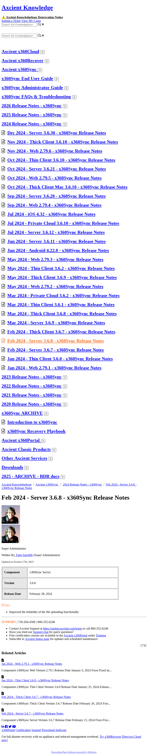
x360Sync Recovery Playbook (36, 431)
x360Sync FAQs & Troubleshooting (36, 96)
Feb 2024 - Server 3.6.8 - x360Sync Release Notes (55, 340)
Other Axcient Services (24, 458)
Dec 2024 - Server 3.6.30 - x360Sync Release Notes (56, 132)
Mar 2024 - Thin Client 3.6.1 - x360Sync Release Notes (60, 304)
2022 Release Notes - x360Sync (32, 385)
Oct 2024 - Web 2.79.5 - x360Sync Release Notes (54, 177)
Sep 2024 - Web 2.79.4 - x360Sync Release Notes (54, 205)
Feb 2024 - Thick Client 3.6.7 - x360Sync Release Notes (61, 331)
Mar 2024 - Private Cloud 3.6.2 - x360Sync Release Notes (63, 295)
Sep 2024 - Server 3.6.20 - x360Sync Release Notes (56, 196)
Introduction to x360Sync (32, 422)
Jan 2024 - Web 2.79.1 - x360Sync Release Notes (54, 367)
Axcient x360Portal (21, 440)
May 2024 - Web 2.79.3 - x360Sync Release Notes (55, 259)
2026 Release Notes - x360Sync (32, 105)
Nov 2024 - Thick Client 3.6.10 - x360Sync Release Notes (62, 141)
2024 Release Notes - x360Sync (32, 123)
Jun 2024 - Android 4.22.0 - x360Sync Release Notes (58, 250)
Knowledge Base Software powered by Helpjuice (74, 752)
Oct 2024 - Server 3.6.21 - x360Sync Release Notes (56, 168)
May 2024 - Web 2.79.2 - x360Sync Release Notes (55, 286)
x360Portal (8, 730)
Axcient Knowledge (27, 7)
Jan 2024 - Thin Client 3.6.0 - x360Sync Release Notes (60, 358)
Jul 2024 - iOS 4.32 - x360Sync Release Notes (51, 214)
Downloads (12, 467)
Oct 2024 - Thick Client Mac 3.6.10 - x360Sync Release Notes (67, 186)
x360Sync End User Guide (27, 78)
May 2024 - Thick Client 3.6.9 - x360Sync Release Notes (62, 277)
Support (36, 730)
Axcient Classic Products (26, 449)
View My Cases (31, 20)
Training (101, 635)
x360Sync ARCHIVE (22, 413)
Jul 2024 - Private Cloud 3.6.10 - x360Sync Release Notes (63, 223)
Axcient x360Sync (20, 69)
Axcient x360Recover (23, 60)
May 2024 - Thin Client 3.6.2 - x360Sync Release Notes (61, 268)
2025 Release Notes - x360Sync (32, 114)
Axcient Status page (37, 639)
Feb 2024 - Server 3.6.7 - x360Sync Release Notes (55, 349)
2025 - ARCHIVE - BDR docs (30, 476)
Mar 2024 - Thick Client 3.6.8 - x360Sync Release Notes (62, 313)
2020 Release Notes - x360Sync (32, 404)
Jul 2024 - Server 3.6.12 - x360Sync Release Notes (56, 232)
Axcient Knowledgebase (17, 484)
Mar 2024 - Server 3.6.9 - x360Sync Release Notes (56, 322)
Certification (23, 730)
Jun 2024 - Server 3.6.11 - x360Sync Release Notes (56, 241)
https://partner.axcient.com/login (62, 628)
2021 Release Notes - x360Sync (32, 394)
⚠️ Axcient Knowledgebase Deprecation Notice (32, 17)
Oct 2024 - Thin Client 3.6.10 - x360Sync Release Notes (61, 159)
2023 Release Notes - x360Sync (32, 376)
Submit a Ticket (11, 20)
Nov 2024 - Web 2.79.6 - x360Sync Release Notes (54, 150)
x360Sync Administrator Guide (32, 87)
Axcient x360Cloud (20, 51)
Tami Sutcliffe (24, 555)
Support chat (41, 632)
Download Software (54, 730)
